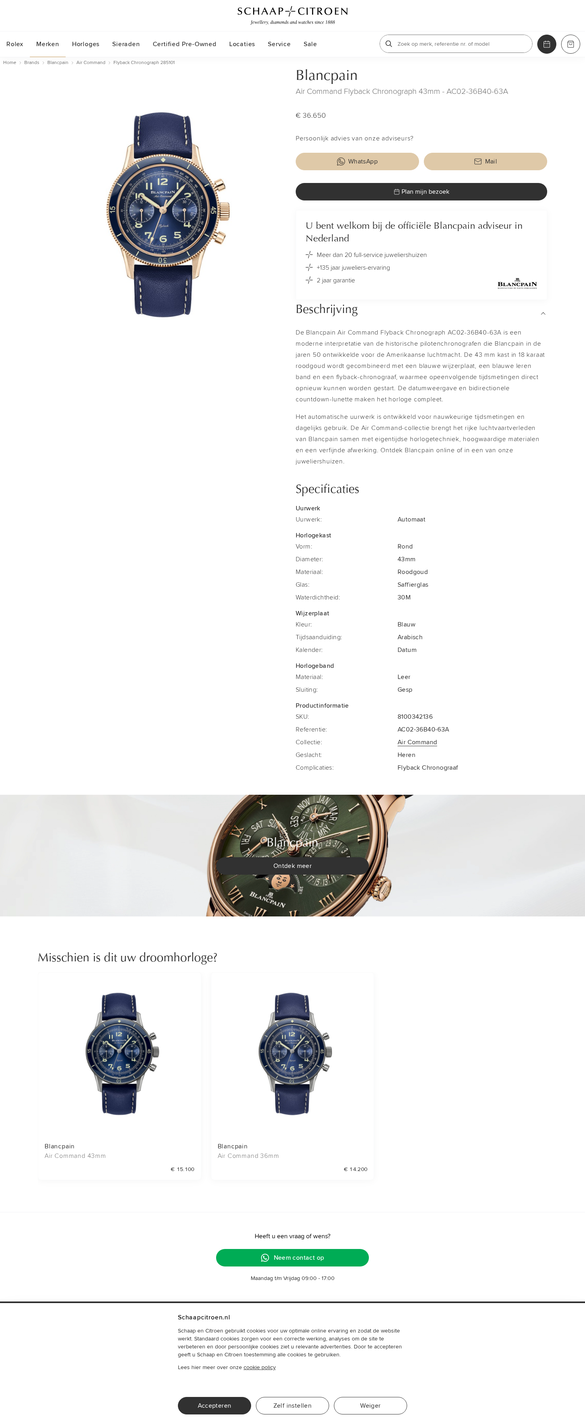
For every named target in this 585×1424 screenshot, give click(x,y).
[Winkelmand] (570, 44)
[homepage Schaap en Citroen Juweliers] (292, 15)
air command (90, 63)
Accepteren (215, 1406)
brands (31, 63)
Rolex (14, 44)
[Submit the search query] (389, 44)
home (9, 63)
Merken (47, 44)
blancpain (57, 63)
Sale (310, 44)
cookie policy (260, 1367)
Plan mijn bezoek (425, 192)
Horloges (85, 44)
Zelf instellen (292, 1406)
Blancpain (327, 76)
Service (279, 44)
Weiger (370, 1406)
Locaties (242, 44)
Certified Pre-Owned (184, 44)
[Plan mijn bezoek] (546, 44)
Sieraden (126, 44)
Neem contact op (299, 1258)
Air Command (417, 742)
